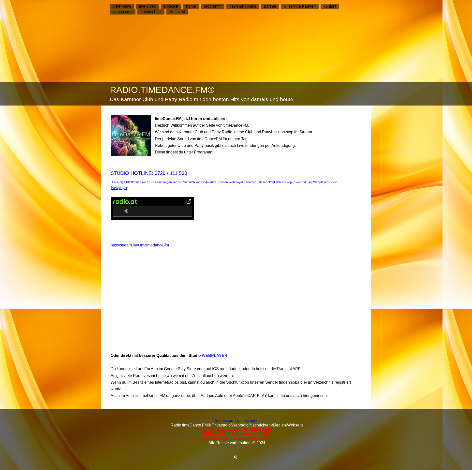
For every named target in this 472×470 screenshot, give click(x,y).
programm (212, 6)
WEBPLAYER (214, 355)
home (191, 6)
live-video (147, 6)
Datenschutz (246, 421)
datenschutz (151, 12)
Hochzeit (177, 12)
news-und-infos (242, 6)
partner (270, 6)
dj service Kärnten (300, 6)
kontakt (330, 6)
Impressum (225, 421)
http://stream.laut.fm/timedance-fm (140, 245)
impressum (123, 12)
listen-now (122, 6)
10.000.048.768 (257, 429)
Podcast (171, 6)
